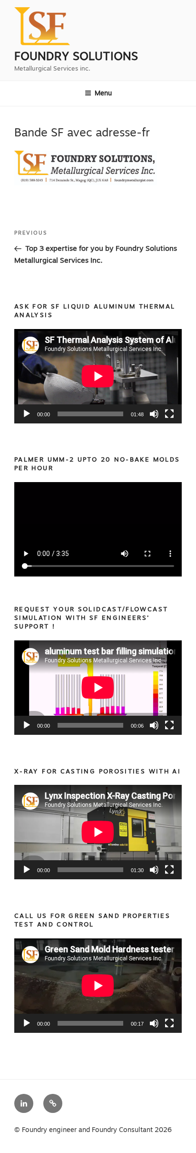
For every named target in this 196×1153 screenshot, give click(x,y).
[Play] (26, 414)
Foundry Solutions (76, 56)
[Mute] (154, 414)
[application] (98, 376)
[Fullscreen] (169, 414)
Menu (103, 93)
